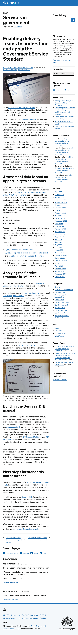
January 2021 (59, 253)
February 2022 (60, 229)
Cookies (43, 618)
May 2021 (58, 245)
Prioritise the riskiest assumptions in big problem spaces (15, 540)
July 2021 (58, 239)
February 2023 (60, 213)
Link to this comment (10, 583)
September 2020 (61, 261)
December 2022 (61, 218)
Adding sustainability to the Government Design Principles (64, 103)
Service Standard (24, 70)
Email (44, 553)
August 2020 (59, 263)
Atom (68, 90)
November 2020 (61, 255)
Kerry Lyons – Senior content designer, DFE (18, 68)
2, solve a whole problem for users (19, 250)
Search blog (59, 15)
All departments (9, 618)
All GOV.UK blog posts (28, 615)
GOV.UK (43, 615)
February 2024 (60, 208)
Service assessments (10, 70)
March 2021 (59, 250)
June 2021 (58, 242)
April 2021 (58, 247)
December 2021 (60, 234)
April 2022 (59, 224)
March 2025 (59, 195)
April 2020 (59, 266)
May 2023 (58, 210)
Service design (60, 308)
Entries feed (59, 331)
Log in (57, 328)
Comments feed (60, 333)
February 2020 (60, 269)
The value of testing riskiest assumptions (37, 539)
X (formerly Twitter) (12, 553)
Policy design (59, 300)
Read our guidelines (60, 380)
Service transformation (63, 313)
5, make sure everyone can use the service (26, 256)
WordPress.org (60, 336)
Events (57, 287)
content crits (18, 295)
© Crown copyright (67, 628)
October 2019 (60, 277)
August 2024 (59, 205)
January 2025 (60, 197)
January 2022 (60, 232)
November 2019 (60, 274)
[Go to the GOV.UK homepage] (11, 3)
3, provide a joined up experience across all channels (27, 253)
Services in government (16, 20)
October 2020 (60, 258)
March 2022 (59, 226)
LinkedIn (36, 553)
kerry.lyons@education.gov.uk (25, 529)
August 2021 (59, 237)
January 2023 (60, 216)
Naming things (60, 292)
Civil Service (18, 27)
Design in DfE (26, 497)
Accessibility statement (28, 618)
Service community (62, 305)
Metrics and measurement (64, 290)
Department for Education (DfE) (21, 107)
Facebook (26, 553)
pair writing (7, 295)
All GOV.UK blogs (10, 615)
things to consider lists (27, 345)
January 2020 (60, 271)
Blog (6, 12)
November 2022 (61, 221)
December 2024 (61, 200)
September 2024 (61, 202)
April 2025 (59, 192)
